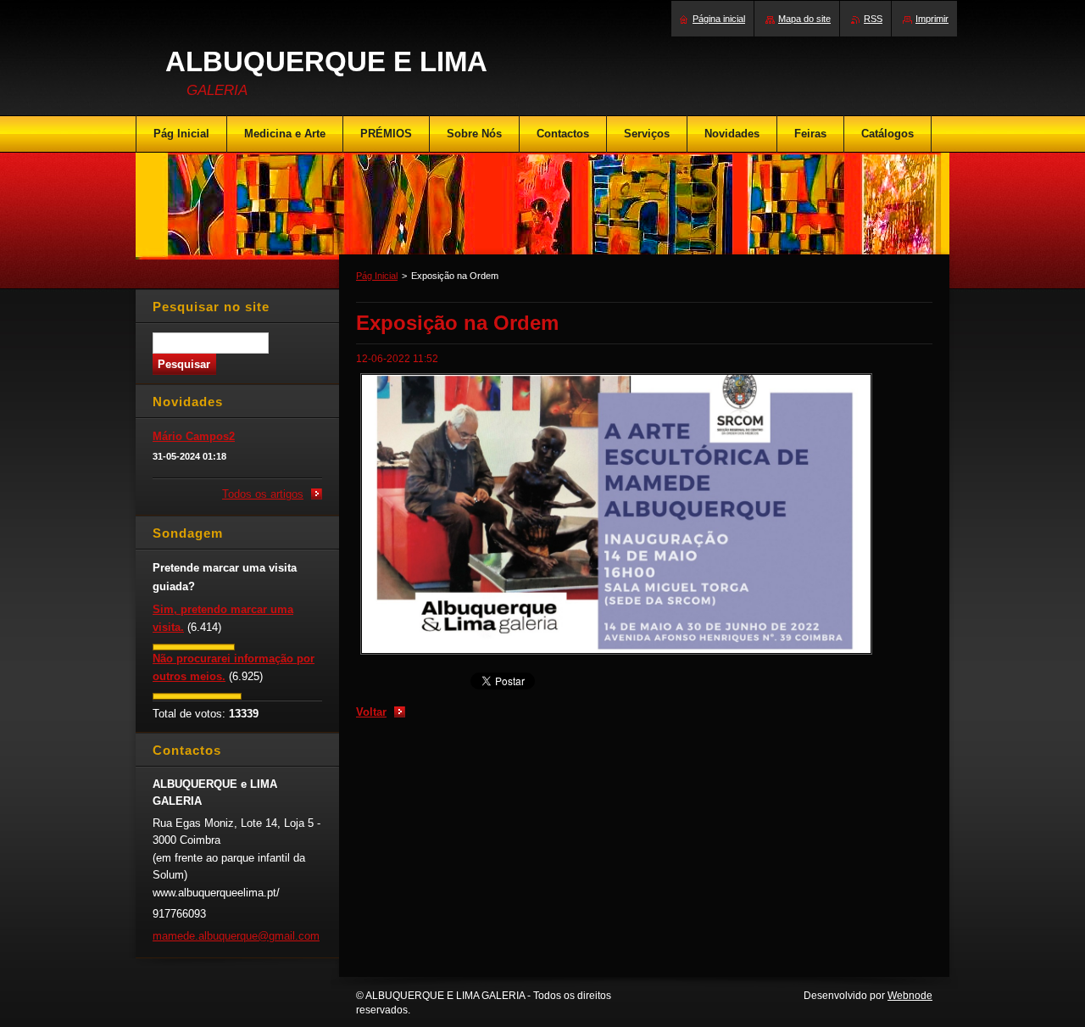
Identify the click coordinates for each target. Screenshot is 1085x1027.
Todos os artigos (262, 494)
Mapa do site (804, 19)
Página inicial (719, 19)
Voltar (371, 712)
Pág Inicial (377, 276)
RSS (873, 19)
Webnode (909, 996)
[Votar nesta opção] (194, 646)
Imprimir (932, 19)
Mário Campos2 (194, 436)
